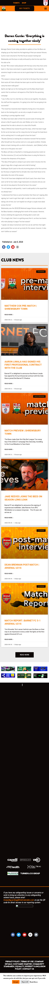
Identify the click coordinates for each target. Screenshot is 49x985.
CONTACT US (28, 969)
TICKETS (16, 3)
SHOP (24, 3)
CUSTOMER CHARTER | (22, 964)
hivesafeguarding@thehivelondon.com (18, 900)
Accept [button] (15, 982)
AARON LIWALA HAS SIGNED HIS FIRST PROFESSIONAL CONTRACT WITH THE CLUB (23, 364)
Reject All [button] (25, 982)
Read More (34, 982)
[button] (46, 8)
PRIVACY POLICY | (12, 961)
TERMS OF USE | (27, 961)
